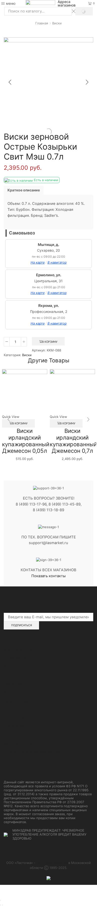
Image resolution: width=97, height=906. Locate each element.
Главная (41, 23)
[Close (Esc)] (0, 900)
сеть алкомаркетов (51, 863)
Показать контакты (48, 576)
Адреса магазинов (67, 3)
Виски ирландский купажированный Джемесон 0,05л (25, 440)
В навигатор (57, 262)
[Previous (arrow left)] (0, 905)
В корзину (49, 341)
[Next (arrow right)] (2, 905)
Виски (57, 23)
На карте (38, 262)
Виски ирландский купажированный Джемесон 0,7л (73, 440)
